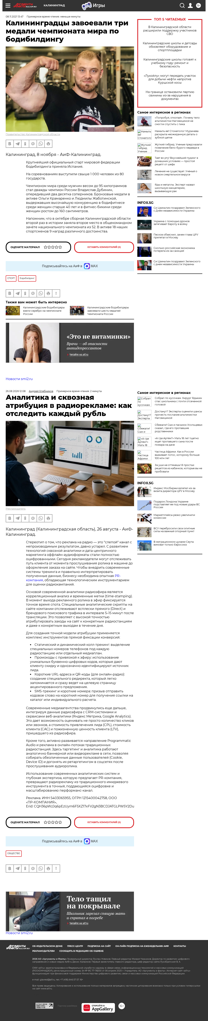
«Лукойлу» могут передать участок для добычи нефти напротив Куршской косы (170, 79)
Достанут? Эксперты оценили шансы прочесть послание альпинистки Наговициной (178, 414)
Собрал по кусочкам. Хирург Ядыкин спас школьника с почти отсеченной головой (178, 401)
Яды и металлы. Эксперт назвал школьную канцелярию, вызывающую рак (175, 188)
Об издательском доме (47, 946)
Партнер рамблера (67, 1006)
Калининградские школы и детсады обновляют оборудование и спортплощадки (170, 47)
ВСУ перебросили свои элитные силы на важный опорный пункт (174, 530)
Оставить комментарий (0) (104, 247)
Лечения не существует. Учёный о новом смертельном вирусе (176, 173)
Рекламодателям (43, 951)
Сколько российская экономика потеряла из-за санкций (174, 249)
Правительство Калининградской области (33, 134)
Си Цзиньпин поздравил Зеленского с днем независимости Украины (177, 263)
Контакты (179, 946)
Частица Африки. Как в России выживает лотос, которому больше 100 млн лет (177, 455)
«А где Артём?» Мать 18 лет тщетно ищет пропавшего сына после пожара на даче (177, 441)
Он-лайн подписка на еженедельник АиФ (142, 946)
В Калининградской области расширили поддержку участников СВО (170, 30)
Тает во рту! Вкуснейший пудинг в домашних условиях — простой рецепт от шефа (176, 161)
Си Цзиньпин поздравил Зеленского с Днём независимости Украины (177, 209)
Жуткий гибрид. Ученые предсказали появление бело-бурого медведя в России (178, 147)
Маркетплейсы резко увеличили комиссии (174, 516)
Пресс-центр (75, 946)
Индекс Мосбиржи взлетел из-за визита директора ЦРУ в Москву (174, 490)
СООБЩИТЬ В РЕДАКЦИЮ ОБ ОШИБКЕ (81, 951)
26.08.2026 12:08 (16, 391)
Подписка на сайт (99, 946)
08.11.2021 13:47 (14, 16)
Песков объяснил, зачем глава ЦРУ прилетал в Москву (176, 236)
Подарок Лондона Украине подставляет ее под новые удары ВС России (177, 504)
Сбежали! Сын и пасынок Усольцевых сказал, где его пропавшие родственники (178, 428)
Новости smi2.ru (19, 379)
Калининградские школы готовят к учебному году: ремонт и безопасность (169, 63)
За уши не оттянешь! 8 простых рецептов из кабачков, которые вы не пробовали (178, 468)
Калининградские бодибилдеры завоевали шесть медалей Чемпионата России (108, 310)
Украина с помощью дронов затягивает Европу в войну (172, 223)
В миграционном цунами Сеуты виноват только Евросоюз (174, 543)
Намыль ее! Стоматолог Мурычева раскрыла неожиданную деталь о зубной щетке (176, 134)
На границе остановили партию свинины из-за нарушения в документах (170, 95)
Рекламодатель (16, 508)
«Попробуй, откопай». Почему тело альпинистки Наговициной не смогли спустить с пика (177, 121)
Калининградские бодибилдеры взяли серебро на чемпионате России (44, 310)
